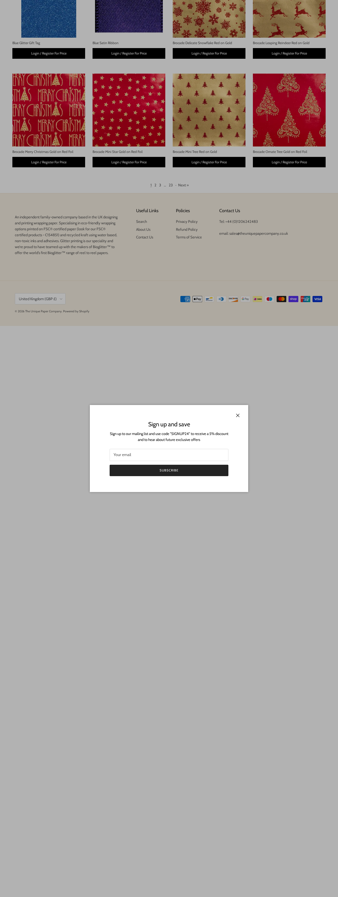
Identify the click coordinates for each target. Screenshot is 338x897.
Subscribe (169, 470)
